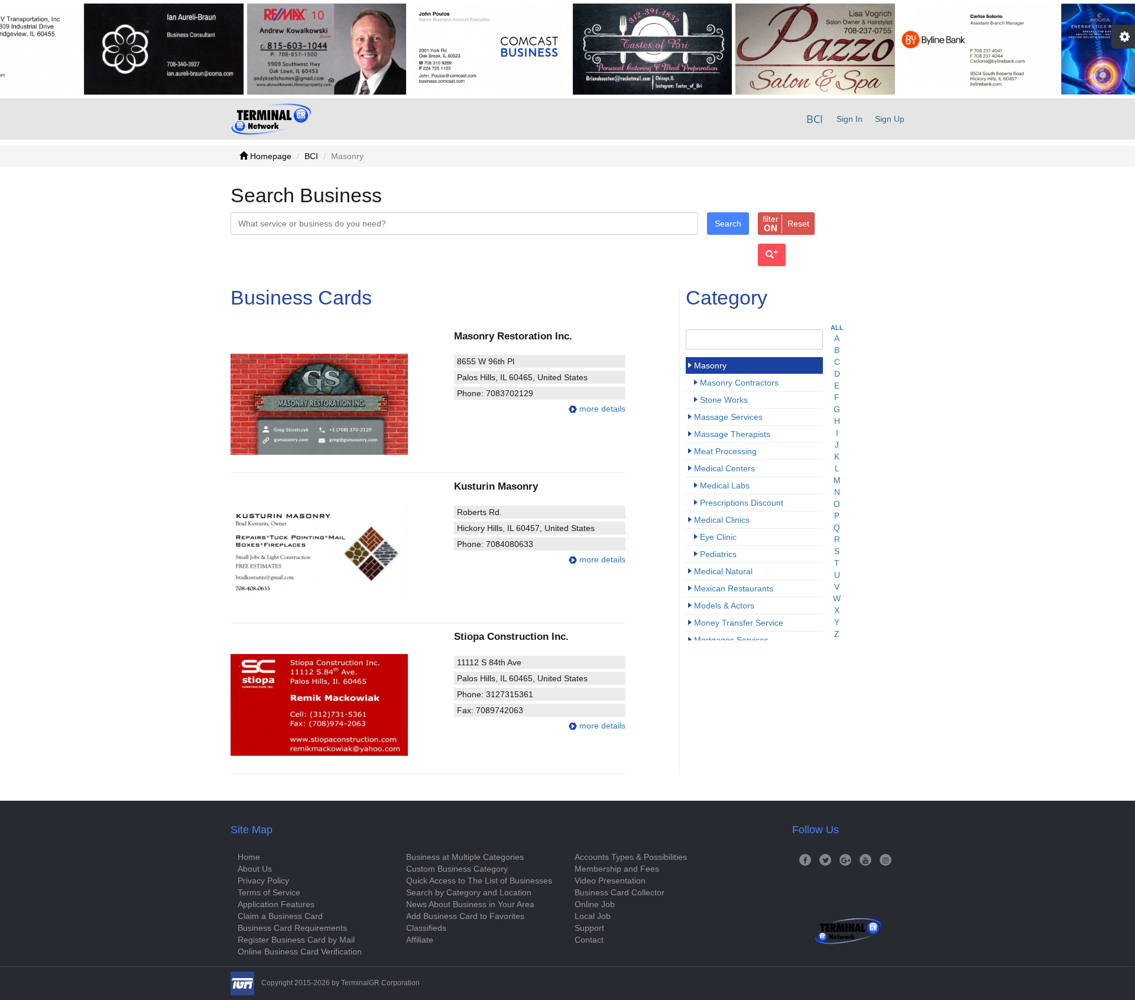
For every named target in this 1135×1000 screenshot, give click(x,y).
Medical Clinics (722, 520)
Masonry (710, 365)
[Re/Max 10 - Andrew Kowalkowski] (295, 49)
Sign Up (889, 119)
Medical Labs (725, 485)
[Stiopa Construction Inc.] (335, 704)
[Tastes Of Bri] (621, 49)
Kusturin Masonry (496, 486)
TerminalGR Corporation (380, 983)
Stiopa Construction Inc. (511, 636)
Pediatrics (718, 554)
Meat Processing (725, 451)
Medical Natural (723, 571)
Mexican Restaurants (733, 588)
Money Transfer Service (738, 622)
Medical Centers (724, 468)
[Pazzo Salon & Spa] (784, 49)
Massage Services (728, 417)
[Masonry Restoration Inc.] (335, 404)
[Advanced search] (772, 255)
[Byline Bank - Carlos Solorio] (947, 49)
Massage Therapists (732, 434)
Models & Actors (724, 605)
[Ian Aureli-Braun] (133, 49)
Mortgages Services (731, 640)
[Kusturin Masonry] (335, 554)
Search (728, 223)
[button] (786, 223)
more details (601, 408)
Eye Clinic (718, 537)
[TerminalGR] (271, 119)
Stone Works (724, 399)
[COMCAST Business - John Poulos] (459, 49)
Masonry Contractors (739, 382)
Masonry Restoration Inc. (513, 336)
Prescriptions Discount (741, 502)
